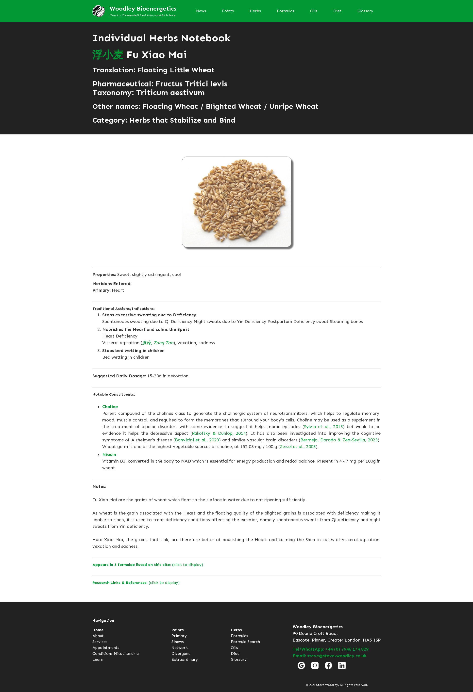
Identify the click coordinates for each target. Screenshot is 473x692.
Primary (179, 635)
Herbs (255, 11)
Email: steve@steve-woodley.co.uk (329, 656)
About (98, 635)
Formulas (285, 11)
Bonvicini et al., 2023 (197, 440)
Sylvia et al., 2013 (323, 426)
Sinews (177, 641)
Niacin (109, 454)
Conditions (102, 653)
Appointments (105, 647)
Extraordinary (184, 659)
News (201, 11)
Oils (313, 11)
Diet (337, 11)
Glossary (365, 11)
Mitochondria (126, 653)
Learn (97, 659)
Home (97, 630)
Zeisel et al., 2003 (298, 446)
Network (179, 647)
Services (99, 641)
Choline (110, 406)
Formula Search (245, 641)
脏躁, (157, 342)
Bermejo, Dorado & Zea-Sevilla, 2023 (339, 440)
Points (228, 11)
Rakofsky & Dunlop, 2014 (219, 433)
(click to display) (147, 564)
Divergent (180, 653)
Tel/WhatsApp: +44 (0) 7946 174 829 (331, 649)
